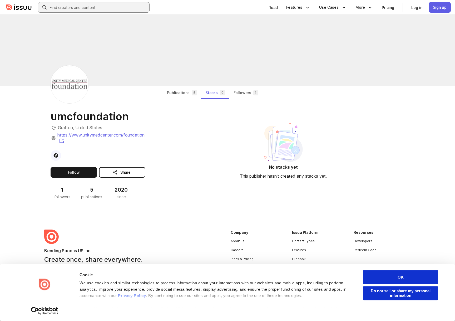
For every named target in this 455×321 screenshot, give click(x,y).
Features (299, 250)
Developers (363, 241)
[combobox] (98, 7)
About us (237, 241)
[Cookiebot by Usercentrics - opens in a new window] (45, 311)
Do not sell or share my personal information (401, 293)
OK (401, 277)
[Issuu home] (19, 7)
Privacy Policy (132, 295)
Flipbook (299, 259)
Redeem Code (365, 250)
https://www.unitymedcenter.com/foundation (101, 137)
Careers (237, 250)
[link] (273, 7)
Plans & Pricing (242, 259)
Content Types (303, 241)
